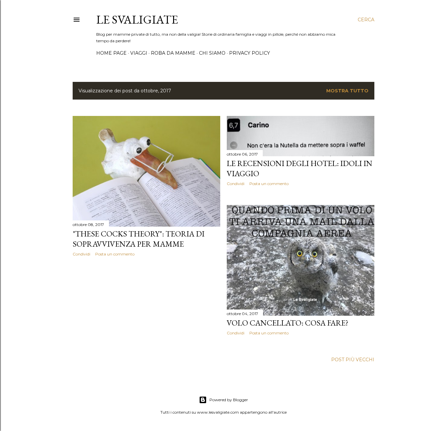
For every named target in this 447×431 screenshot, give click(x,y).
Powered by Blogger (228, 399)
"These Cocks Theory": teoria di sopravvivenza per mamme (139, 239)
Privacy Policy (249, 53)
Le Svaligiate (137, 19)
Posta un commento (114, 254)
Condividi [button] (81, 254)
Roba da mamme (173, 53)
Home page (111, 53)
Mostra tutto (347, 91)
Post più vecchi (352, 360)
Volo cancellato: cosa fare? (288, 323)
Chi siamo (212, 53)
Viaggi (138, 53)
